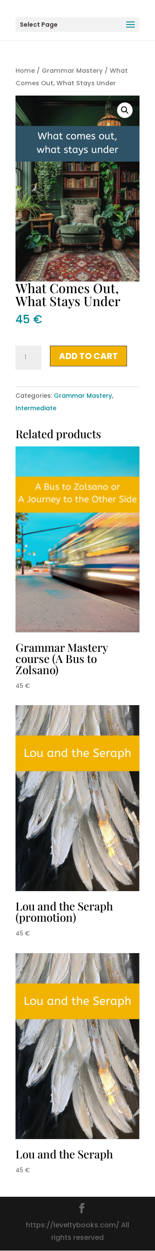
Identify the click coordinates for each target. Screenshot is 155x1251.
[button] (125, 110)
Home (25, 70)
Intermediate (36, 408)
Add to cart (88, 356)
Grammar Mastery (72, 70)
